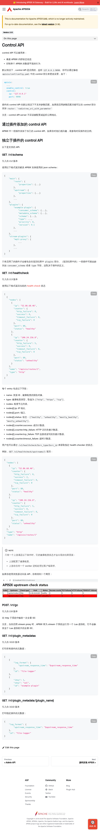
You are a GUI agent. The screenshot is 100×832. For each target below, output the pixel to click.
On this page (10, 38)
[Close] (98, 2)
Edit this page (12, 747)
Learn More (79, 2)
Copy (94, 82)
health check (33, 286)
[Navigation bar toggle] (4, 9)
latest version (48, 24)
